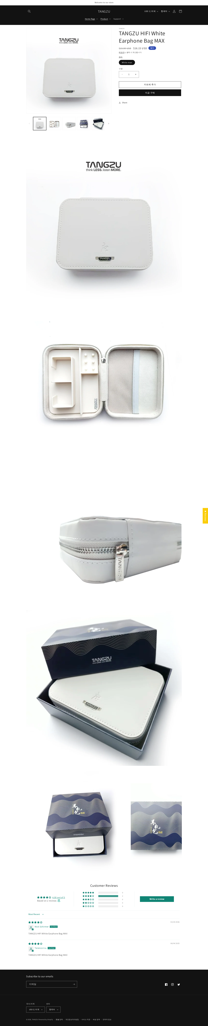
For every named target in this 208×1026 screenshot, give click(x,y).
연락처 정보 (107, 1019)
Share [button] (124, 102)
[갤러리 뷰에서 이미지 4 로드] (83, 123)
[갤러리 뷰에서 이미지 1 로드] (39, 123)
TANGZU (35, 1019)
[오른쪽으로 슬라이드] (109, 123)
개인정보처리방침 (72, 1019)
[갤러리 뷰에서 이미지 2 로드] (54, 123)
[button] (29, 11)
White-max (127, 62)
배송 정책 (96, 1019)
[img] (35, 922)
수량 (121, 69)
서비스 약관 (86, 1019)
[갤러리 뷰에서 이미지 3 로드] (69, 123)
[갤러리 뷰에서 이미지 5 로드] (98, 123)
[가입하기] (74, 984)
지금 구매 (150, 92)
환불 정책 (59, 1019)
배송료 (121, 52)
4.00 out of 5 (58, 897)
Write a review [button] (157, 899)
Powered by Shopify (45, 1019)
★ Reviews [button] (205, 515)
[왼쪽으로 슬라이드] (29, 123)
